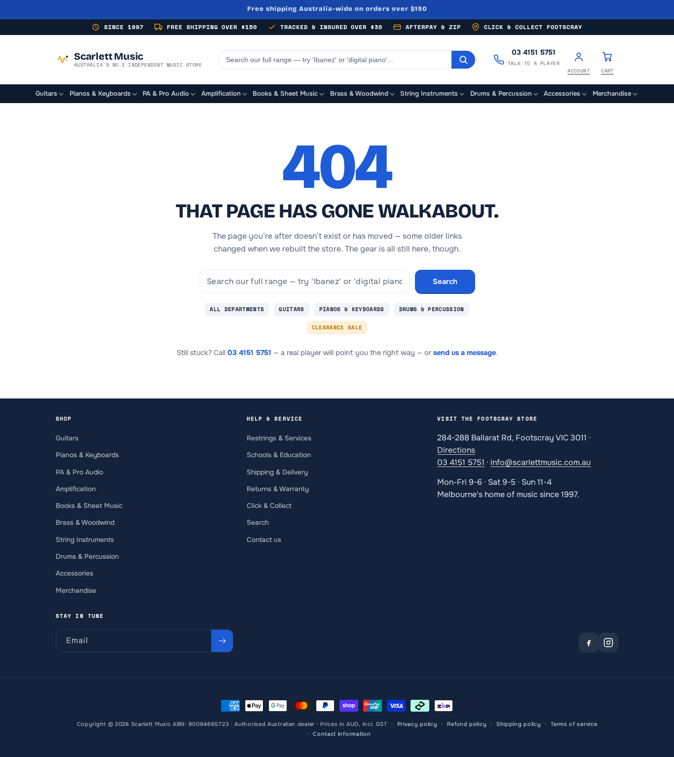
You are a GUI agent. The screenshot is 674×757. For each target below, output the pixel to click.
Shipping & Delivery (277, 472)
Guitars (291, 309)
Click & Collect (269, 506)
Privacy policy (417, 724)
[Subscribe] (222, 641)
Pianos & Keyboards (351, 309)
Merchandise (76, 590)
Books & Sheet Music (89, 506)
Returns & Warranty (278, 488)
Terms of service (574, 724)
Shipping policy (518, 724)
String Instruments (85, 539)
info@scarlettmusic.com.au (540, 462)
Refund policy (467, 724)
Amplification (76, 488)
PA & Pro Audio (79, 472)
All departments (237, 309)
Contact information (342, 733)
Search (445, 282)
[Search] (463, 60)
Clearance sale (337, 327)
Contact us (264, 539)
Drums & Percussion (431, 309)
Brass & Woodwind (85, 522)
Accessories (74, 573)
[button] (50, 94)
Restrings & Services (279, 437)
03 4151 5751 (249, 352)
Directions (456, 449)
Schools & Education (279, 455)
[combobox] (334, 60)
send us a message (464, 352)
